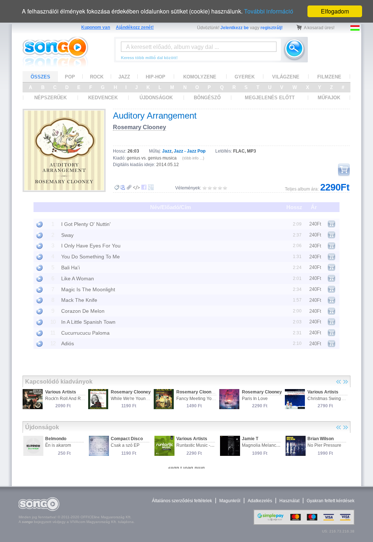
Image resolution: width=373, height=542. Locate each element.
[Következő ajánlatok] (345, 382)
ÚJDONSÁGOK (156, 97)
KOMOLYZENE (199, 77)
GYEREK (245, 77)
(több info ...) (193, 158)
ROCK (96, 77)
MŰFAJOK (329, 97)
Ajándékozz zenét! (135, 27)
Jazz (167, 151)
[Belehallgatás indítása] (39, 224)
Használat (289, 500)
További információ (268, 11)
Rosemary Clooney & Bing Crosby (212, 392)
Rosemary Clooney (139, 127)
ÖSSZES (40, 77)
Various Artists (60, 392)
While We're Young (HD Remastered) (147, 398)
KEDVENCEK (103, 97)
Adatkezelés (260, 500)
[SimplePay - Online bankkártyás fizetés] (304, 523)
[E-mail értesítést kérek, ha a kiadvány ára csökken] (116, 187)
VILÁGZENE (285, 77)
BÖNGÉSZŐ (207, 97)
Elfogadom (335, 11)
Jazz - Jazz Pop (189, 151)
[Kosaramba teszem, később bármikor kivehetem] (344, 170)
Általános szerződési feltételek (182, 500)
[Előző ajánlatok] (338, 382)
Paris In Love (255, 398)
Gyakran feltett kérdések (330, 500)
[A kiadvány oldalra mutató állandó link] (129, 187)
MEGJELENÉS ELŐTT (270, 97)
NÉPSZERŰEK (50, 97)
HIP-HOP (155, 77)
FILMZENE (329, 77)
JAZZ (124, 77)
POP (70, 77)
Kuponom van (95, 27)
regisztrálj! (271, 27)
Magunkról (229, 500)
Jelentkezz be (234, 27)
